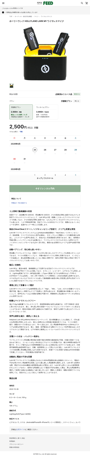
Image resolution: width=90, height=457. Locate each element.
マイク (36, 16)
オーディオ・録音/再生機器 (23, 16)
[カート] (86, 3)
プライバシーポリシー (16, 444)
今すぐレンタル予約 (45, 188)
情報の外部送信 (14, 447)
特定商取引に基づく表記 (17, 438)
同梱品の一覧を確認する (19, 203)
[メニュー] (3, 3)
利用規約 (12, 441)
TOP (10, 16)
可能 (21, 131)
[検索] (82, 3)
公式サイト (20, 429)
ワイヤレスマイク (46, 16)
